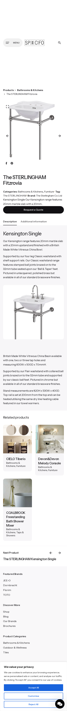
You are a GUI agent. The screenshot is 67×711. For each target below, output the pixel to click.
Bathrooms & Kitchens (30, 191)
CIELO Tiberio (16, 459)
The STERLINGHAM (14, 195)
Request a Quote (33, 209)
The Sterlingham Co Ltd (49, 195)
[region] (33, 686)
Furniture (49, 191)
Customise (33, 696)
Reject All (33, 704)
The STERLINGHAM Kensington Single (29, 559)
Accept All (33, 687)
